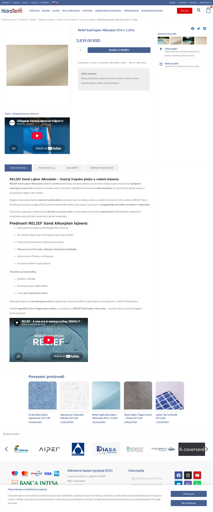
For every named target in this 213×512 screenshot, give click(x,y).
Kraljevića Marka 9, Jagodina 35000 (86, 476)
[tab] (18, 168)
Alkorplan (141, 62)
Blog (25, 3)
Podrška (44, 3)
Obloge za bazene (46, 19)
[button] (193, 28)
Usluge (34, 3)
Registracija (205, 3)
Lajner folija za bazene (67, 19)
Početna (34, 10)
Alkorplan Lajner (118, 62)
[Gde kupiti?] (160, 49)
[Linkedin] (178, 485)
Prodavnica (23, 19)
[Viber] (188, 485)
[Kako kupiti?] (160, 64)
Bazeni (46, 10)
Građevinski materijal (108, 10)
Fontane (87, 10)
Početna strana (9, 19)
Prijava (193, 3)
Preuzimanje (131, 10)
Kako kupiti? (172, 63)
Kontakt (6, 3)
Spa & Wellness (71, 10)
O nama (16, 3)
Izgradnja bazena (152, 10)
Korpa (172, 3)
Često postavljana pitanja (147, 478)
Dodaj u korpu (119, 50)
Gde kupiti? (171, 48)
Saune (56, 10)
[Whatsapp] (197, 485)
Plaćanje (182, 3)
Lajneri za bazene (87, 19)
